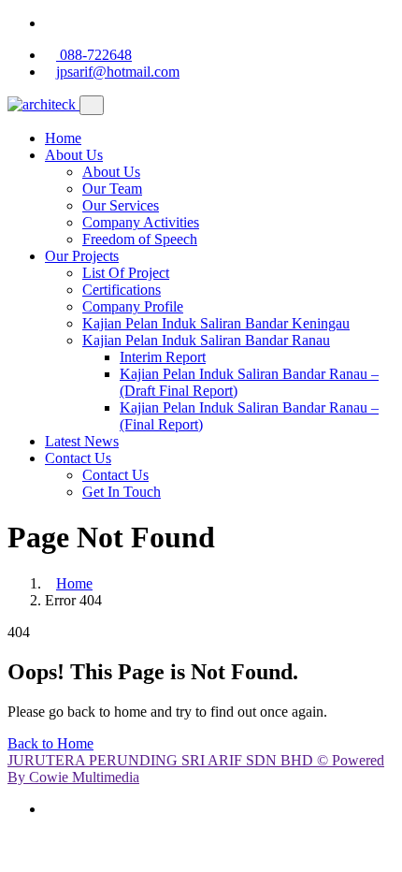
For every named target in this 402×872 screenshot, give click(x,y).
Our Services (120, 205)
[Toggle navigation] (91, 105)
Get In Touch (121, 492)
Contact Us (78, 458)
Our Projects (82, 256)
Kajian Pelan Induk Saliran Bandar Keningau (216, 323)
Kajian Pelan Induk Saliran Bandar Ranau (206, 340)
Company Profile (132, 306)
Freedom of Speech (139, 239)
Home (63, 138)
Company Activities (140, 222)
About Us (74, 155)
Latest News (82, 441)
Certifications (121, 290)
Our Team (112, 188)
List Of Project (125, 273)
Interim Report (163, 357)
